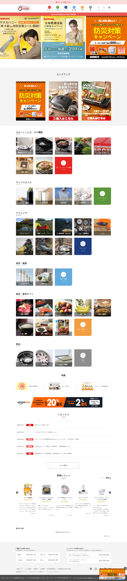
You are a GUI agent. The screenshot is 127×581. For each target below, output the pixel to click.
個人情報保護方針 (51, 569)
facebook (91, 569)
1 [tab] (53, 60)
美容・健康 (21, 263)
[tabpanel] (63, 37)
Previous (17, 100)
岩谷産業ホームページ (21, 571)
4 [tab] (62, 60)
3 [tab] (59, 60)
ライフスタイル (24, 182)
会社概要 (42, 569)
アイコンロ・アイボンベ (52, 571)
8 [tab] (74, 60)
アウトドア (21, 213)
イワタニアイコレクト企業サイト (36, 571)
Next (109, 100)
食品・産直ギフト (25, 294)
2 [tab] (56, 60)
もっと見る (63, 465)
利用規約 (36, 569)
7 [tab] (71, 60)
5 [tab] (65, 60)
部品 (18, 344)
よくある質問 (28, 569)
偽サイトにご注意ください (63, 2)
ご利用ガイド (19, 569)
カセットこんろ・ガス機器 (29, 132)
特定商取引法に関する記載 (64, 569)
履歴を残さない (107, 536)
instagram (96, 569)
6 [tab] (68, 60)
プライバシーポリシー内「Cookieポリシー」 (85, 578)
